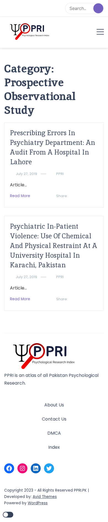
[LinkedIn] (36, 468)
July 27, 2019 (26, 173)
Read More (20, 196)
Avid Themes (45, 496)
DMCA (54, 433)
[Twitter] (49, 468)
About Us (54, 405)
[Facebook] (9, 468)
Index (54, 447)
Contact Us (54, 419)
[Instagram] (22, 468)
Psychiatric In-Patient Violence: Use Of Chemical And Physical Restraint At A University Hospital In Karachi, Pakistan (53, 245)
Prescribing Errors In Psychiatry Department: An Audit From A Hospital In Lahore (52, 147)
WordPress (38, 503)
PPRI (60, 173)
